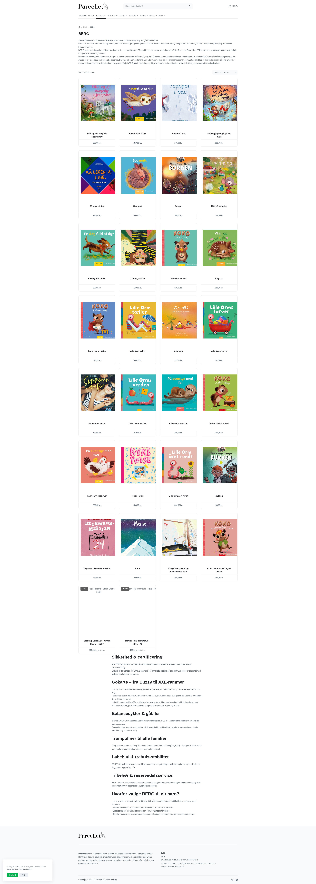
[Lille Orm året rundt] (180, 465)
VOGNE (142, 15)
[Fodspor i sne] (180, 103)
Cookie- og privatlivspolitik (172, 867)
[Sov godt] (139, 175)
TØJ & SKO (111, 15)
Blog (161, 15)
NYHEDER (82, 15)
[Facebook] (232, 880)
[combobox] (155, 6)
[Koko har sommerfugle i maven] (221, 537)
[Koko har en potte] (99, 320)
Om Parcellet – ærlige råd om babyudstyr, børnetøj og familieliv (188, 863)
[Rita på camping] (221, 175)
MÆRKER (99, 15)
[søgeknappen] (189, 6)
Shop (163, 856)
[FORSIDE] (79, 27)
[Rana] (139, 537)
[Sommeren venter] (99, 393)
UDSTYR (122, 15)
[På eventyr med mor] (99, 465)
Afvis (24, 875)
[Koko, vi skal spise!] (221, 393)
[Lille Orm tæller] (139, 320)
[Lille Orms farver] (221, 320)
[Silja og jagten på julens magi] (221, 103)
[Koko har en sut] (180, 248)
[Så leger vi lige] (99, 175)
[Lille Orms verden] (139, 393)
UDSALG (91, 15)
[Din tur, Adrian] (139, 248)
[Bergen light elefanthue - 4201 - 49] (139, 610)
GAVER (152, 15)
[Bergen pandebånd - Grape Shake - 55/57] (99, 610)
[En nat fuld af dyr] (139, 103)
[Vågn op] (221, 248)
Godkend (12, 875)
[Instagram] (237, 880)
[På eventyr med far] (180, 393)
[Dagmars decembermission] (99, 537)
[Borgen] (180, 175)
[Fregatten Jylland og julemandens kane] (180, 537)
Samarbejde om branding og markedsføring (179, 860)
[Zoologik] (180, 320)
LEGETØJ (132, 15)
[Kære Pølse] (139, 465)
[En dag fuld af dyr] (99, 248)
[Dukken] (221, 465)
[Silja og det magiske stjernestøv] (99, 103)
